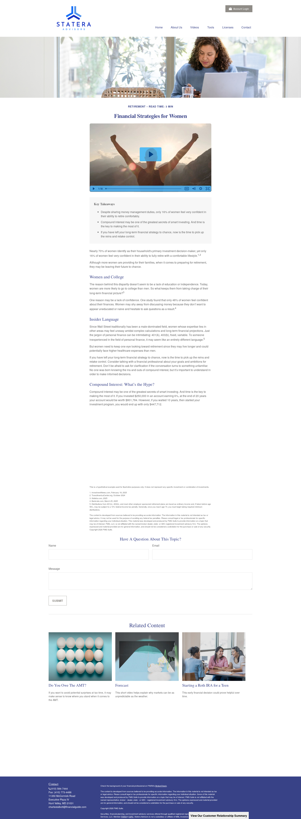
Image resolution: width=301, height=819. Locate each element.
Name (52, 545)
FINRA (124, 816)
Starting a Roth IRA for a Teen (205, 685)
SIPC (131, 816)
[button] (159, 27)
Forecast (121, 685)
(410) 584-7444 (59, 788)
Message (54, 569)
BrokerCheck (161, 785)
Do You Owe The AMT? (67, 685)
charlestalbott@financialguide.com (67, 807)
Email (155, 545)
